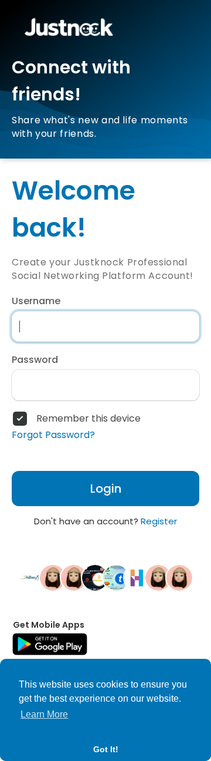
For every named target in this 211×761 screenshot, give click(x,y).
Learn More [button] (44, 714)
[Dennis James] (179, 577)
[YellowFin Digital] (32, 577)
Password (35, 359)
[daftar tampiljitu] (74, 577)
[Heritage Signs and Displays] (137, 577)
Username (36, 301)
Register (159, 521)
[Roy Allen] (95, 577)
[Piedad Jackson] (53, 577)
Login (105, 488)
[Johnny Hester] (158, 577)
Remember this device (88, 418)
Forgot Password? (53, 435)
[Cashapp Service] (116, 577)
